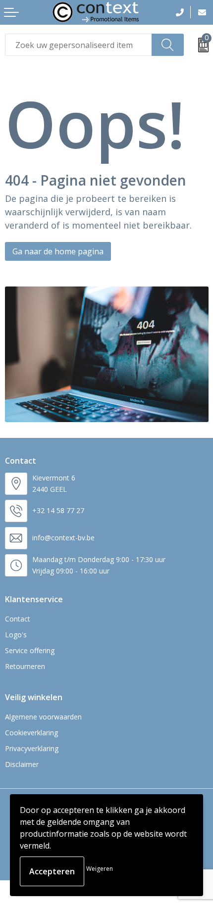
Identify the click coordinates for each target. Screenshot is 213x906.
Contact (17, 618)
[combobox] (78, 45)
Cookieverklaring (31, 732)
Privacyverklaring (31, 748)
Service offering (29, 650)
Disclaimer (22, 764)
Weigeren (99, 868)
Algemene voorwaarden (43, 716)
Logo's (16, 634)
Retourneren (25, 666)
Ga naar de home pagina (58, 251)
